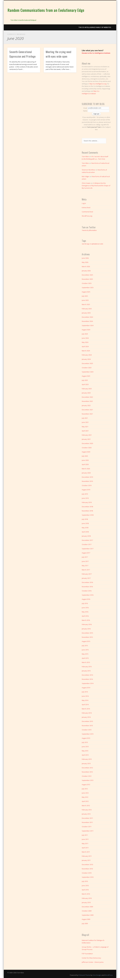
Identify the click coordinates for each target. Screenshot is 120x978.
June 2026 (85, 258)
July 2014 (85, 692)
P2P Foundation (87, 954)
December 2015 (87, 633)
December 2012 (87, 768)
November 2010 (87, 869)
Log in (84, 203)
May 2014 (85, 700)
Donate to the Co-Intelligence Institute (96, 53)
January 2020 (86, 473)
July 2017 (85, 557)
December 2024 (87, 317)
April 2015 (85, 658)
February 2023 (87, 389)
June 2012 (85, 793)
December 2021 (87, 410)
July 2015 (85, 645)
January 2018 (86, 536)
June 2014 (85, 696)
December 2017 (87, 540)
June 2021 (85, 422)
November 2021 (87, 414)
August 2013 (86, 738)
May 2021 (85, 427)
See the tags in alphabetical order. (92, 244)
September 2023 (87, 372)
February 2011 (87, 856)
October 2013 (86, 730)
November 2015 (87, 637)
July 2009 (85, 923)
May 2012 (85, 797)
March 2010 (86, 894)
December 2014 (87, 675)
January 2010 (86, 902)
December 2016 (87, 582)
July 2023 (85, 380)
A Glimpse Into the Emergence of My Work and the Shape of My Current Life (96, 185)
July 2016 (85, 603)
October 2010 (86, 873)
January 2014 (86, 717)
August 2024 (86, 330)
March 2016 (86, 620)
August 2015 (86, 641)
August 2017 (86, 553)
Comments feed (87, 212)
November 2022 (87, 401)
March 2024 (86, 351)
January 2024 (86, 359)
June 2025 (85, 300)
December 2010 (87, 864)
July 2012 (85, 789)
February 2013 (87, 759)
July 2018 (85, 519)
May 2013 (85, 751)
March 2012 (86, 805)
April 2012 (85, 801)
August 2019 (86, 490)
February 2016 (87, 624)
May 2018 (85, 528)
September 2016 (87, 595)
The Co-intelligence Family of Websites (95, 27)
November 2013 (87, 725)
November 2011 (87, 822)
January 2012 (86, 814)
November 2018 (87, 511)
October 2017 (86, 544)
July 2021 (85, 418)
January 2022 (86, 405)
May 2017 (85, 565)
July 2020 (85, 456)
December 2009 (87, 907)
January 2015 (86, 671)
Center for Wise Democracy (91, 958)
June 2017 (85, 561)
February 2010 (87, 898)
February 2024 (87, 355)
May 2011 (85, 843)
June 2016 (85, 608)
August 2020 (86, 452)
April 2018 (85, 532)
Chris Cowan (86, 183)
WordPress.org (87, 216)
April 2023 (85, 384)
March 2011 (86, 852)
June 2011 (85, 839)
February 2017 (87, 574)
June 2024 (85, 338)
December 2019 (87, 477)
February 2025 (87, 309)
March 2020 (86, 469)
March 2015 (86, 662)
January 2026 (86, 271)
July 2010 (85, 881)
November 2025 (87, 279)
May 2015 (85, 654)
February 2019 (87, 502)
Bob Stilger (85, 176)
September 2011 (87, 831)
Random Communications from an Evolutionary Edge (46, 10)
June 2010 (85, 885)
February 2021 (87, 435)
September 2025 (87, 287)
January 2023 (86, 393)
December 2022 (87, 397)
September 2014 (87, 683)
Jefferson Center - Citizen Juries (92, 962)
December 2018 (87, 507)
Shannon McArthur (88, 170)
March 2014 (86, 709)
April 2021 (85, 431)
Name (85, 111)
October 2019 (86, 485)
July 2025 (85, 296)
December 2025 (87, 275)
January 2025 (86, 313)
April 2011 (85, 848)
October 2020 (86, 448)
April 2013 (85, 755)
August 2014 (86, 688)
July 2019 (85, 494)
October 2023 (86, 368)
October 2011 (86, 826)
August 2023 (86, 376)
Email (85, 108)
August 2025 (86, 292)
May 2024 (85, 342)
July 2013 (85, 742)
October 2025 (86, 283)
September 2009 (87, 915)
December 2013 (87, 721)
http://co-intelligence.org (97, 84)
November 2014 (87, 679)
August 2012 (86, 784)
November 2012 (87, 772)
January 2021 (86, 439)
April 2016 (85, 616)
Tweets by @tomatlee (89, 230)
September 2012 (87, 780)
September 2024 (87, 325)
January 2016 (86, 629)
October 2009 (86, 911)
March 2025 (86, 304)
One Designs (97, 975)
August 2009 (86, 919)
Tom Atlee (85, 156)
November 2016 (87, 587)
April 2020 (85, 464)
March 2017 (86, 570)
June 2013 (85, 746)
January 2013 (86, 763)
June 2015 (85, 650)
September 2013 (87, 734)
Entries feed (86, 207)
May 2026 (85, 262)
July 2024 (85, 334)
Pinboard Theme (84, 975)
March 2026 (86, 266)
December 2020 (87, 443)
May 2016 (85, 612)
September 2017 (87, 549)
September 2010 (87, 877)
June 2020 (85, 460)
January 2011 (86, 860)
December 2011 (87, 818)
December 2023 (87, 363)
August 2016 (86, 599)
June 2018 (85, 523)
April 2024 (85, 346)
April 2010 (85, 890)
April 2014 (85, 704)
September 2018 (87, 515)
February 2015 (87, 667)
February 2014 (87, 713)
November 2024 (87, 321)
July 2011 (85, 835)
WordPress (109, 975)
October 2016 (86, 591)
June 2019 (85, 498)
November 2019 (87, 481)
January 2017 (86, 578)
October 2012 (86, 776)
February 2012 (87, 810)
